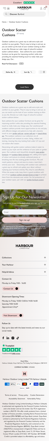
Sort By (27, 72)
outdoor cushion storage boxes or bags (24, 174)
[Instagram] (13, 337)
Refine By (9, 72)
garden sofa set (18, 133)
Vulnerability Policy (33, 398)
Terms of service (11, 395)
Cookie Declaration (37, 395)
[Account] (41, 8)
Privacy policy (23, 395)
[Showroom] (8, 8)
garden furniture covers (35, 179)
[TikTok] (18, 338)
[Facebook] (3, 338)
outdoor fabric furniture (20, 154)
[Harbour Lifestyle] (24, 8)
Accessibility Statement (17, 398)
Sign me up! (24, 220)
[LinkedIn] (8, 337)
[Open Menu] (4, 8)
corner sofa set (29, 133)
